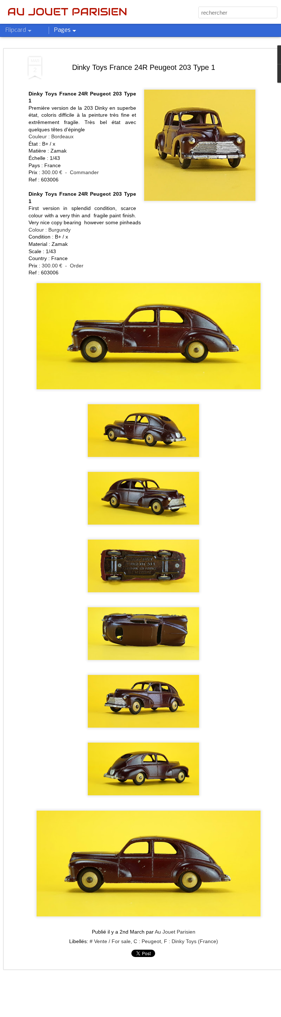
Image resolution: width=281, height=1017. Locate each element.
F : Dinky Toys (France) (191, 941)
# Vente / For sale (110, 941)
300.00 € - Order (62, 266)
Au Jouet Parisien (175, 932)
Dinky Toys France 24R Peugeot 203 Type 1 (143, 67)
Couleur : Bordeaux (51, 136)
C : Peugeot (147, 941)
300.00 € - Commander (70, 172)
